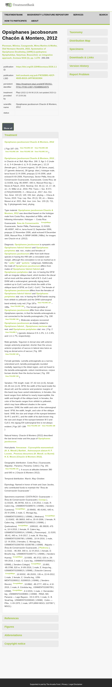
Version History (79, 65)
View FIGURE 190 (26, 151)
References (12, 618)
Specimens (76, 49)
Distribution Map (80, 40)
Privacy (65, 684)
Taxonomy (76, 32)
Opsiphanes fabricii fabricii (18, 247)
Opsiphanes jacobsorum (27, 244)
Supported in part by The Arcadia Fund (45, 684)
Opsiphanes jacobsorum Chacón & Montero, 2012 (29, 142)
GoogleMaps (46, 222)
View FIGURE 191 (41, 151)
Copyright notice (15, 643)
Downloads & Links (82, 57)
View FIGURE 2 (11, 332)
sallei (12, 263)
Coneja (42, 500)
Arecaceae (21, 447)
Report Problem (79, 74)
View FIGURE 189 (12, 151)
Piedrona (44, 548)
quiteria (25, 263)
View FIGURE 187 (26, 148)
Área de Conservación (28, 223)
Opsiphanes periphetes (16, 272)
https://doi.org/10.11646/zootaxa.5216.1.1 (36, 66)
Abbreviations (13, 635)
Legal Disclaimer (75, 684)
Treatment (11, 135)
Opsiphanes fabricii (14, 326)
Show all (8, 128)
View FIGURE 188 (41, 148)
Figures (9, 626)
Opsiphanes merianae (37, 326)
